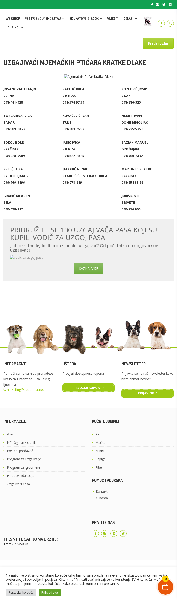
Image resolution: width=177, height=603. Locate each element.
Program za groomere (23, 467)
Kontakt (102, 491)
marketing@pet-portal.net (25, 389)
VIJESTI (113, 18)
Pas (98, 434)
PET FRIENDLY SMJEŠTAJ (43, 18)
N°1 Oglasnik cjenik (21, 442)
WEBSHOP (13, 18)
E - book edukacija (20, 475)
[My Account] (161, 23)
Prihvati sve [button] (49, 592)
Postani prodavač (20, 451)
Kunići (99, 451)
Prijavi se (146, 393)
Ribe (98, 467)
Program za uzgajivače (24, 459)
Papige (100, 459)
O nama (102, 498)
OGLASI (128, 18)
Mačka (100, 442)
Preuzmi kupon (87, 388)
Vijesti (11, 434)
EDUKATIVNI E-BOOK (84, 18)
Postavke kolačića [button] (21, 592)
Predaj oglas (158, 43)
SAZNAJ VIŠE (88, 268)
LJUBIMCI (12, 28)
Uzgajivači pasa (18, 484)
